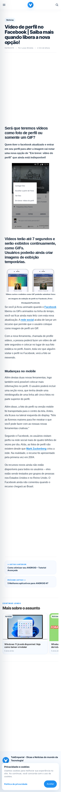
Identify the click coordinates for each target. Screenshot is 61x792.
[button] (4, 5)
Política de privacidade (15, 784)
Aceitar (50, 784)
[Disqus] (30, 704)
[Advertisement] (30, 88)
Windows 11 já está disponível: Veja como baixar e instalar (22, 645)
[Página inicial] (30, 5)
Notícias (10, 20)
